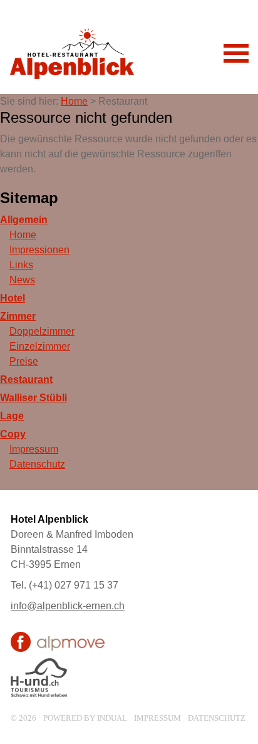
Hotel (12, 298)
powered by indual (85, 718)
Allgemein (24, 219)
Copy (13, 434)
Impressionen (39, 249)
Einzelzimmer (39, 346)
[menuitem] (129, 220)
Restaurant (26, 379)
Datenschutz (37, 464)
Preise (23, 361)
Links (21, 264)
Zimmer (18, 316)
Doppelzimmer (42, 331)
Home (74, 101)
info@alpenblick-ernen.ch (68, 605)
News (22, 280)
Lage (12, 416)
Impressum (33, 449)
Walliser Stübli (33, 397)
